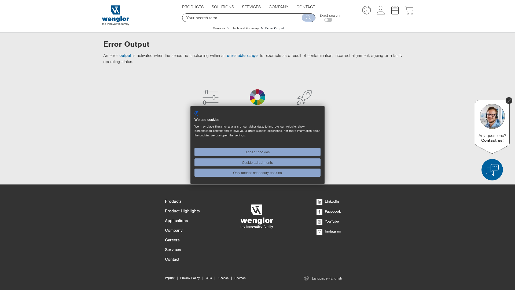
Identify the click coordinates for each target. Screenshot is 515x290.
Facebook (332, 211)
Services (219, 28)
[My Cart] (409, 13)
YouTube (331, 221)
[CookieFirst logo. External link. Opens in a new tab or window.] (196, 113)
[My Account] (381, 13)
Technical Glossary (246, 28)
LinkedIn (331, 201)
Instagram (332, 231)
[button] (366, 11)
